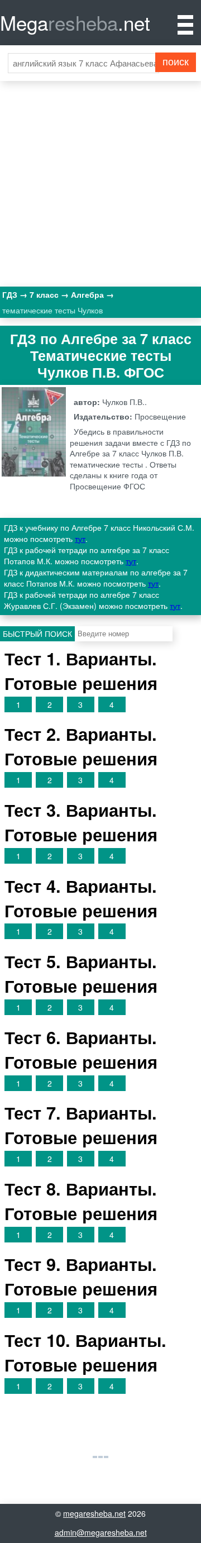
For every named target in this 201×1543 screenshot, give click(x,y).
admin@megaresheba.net (101, 1532)
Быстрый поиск (37, 633)
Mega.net (75, 22)
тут (80, 538)
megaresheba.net (94, 1513)
